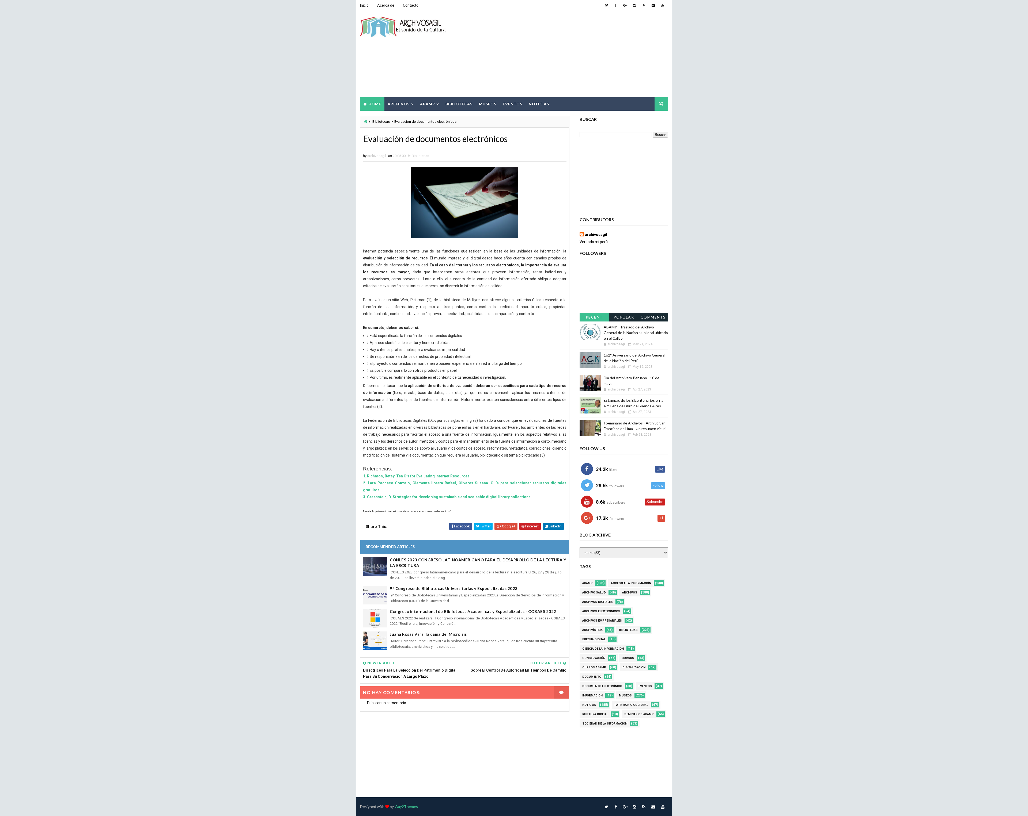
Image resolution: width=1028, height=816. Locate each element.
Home (374, 104)
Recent (594, 317)
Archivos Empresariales (602, 620)
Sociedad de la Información (604, 723)
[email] (653, 5)
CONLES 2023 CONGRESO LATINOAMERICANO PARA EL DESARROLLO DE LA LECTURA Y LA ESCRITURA (478, 562)
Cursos (628, 658)
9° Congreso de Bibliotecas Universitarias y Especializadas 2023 (454, 588)
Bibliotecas (459, 104)
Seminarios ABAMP (639, 714)
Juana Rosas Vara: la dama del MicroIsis (428, 634)
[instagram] (634, 5)
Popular (624, 317)
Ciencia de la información (603, 648)
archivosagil (596, 234)
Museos (487, 104)
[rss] (644, 5)
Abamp (427, 104)
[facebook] (616, 5)
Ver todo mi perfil (594, 242)
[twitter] (606, 5)
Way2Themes (406, 806)
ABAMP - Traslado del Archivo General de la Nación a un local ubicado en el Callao (636, 332)
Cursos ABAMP (594, 667)
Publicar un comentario (386, 703)
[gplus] (625, 5)
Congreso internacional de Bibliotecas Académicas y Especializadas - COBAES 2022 (473, 611)
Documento (591, 677)
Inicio (364, 5)
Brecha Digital (594, 639)
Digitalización (633, 667)
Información (592, 695)
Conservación (593, 658)
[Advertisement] (570, 54)
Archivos (399, 104)
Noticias (539, 104)
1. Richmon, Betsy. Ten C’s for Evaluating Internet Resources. (417, 476)
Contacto (410, 5)
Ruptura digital (595, 714)
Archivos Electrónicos (601, 611)
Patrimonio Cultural (631, 705)
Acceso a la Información (631, 583)
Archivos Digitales (597, 602)
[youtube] (663, 5)
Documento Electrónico (602, 686)
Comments (653, 317)
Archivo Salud (594, 592)
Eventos (512, 104)
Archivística (592, 630)
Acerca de (385, 5)
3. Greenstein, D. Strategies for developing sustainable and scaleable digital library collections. (447, 497)
